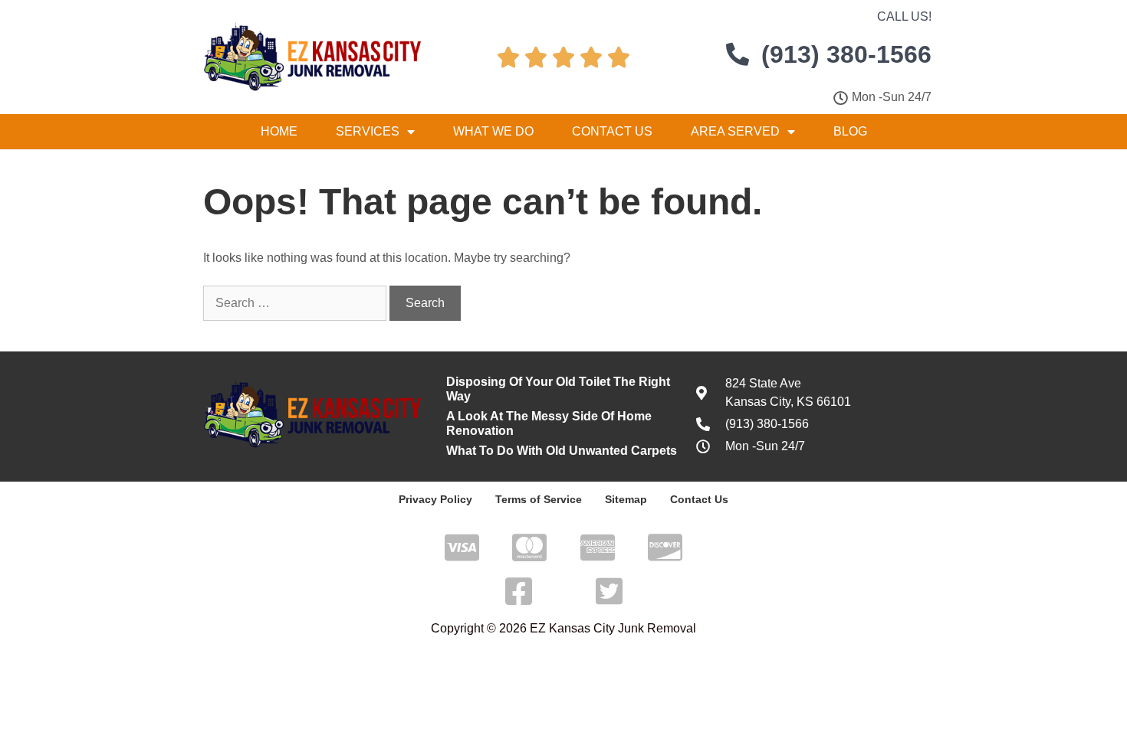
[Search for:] (296, 302)
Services (367, 131)
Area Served (735, 131)
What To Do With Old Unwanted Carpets (561, 450)
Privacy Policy (435, 499)
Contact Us (612, 131)
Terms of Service (538, 499)
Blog (850, 131)
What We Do (493, 131)
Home (279, 131)
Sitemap (626, 499)
